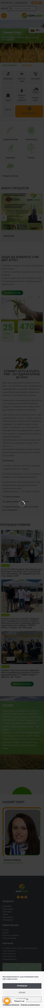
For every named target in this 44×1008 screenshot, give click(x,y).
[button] (7, 1001)
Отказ (22, 992)
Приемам (22, 986)
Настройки (22, 999)
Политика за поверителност (30, 1005)
